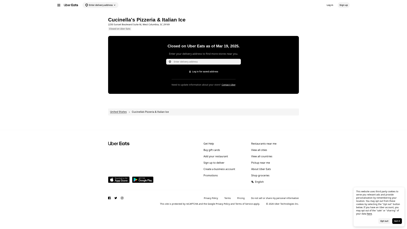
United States (118, 111)
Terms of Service (244, 203)
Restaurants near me (263, 143)
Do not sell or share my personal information (275, 198)
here (369, 213)
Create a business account (219, 169)
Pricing (241, 198)
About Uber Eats (261, 169)
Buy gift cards (212, 150)
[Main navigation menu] (59, 5)
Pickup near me (260, 162)
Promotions (211, 175)
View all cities (259, 150)
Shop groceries (260, 175)
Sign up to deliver (214, 162)
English (259, 182)
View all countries (261, 156)
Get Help (209, 143)
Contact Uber (229, 84)
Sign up (344, 5)
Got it (397, 221)
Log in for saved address (205, 71)
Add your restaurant (216, 156)
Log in (330, 5)
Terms (227, 198)
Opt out (384, 221)
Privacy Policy (211, 198)
